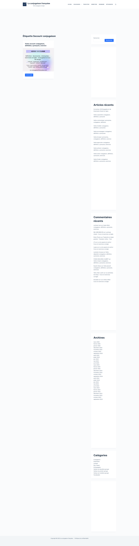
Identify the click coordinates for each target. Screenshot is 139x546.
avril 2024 (96, 386)
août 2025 (96, 355)
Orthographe (109, 4)
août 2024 (96, 378)
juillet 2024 (97, 380)
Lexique (96, 463)
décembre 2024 (98, 370)
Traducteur (86, 4)
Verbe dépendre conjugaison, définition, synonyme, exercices (103, 254)
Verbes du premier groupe (101, 471)
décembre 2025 (98, 347)
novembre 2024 (98, 372)
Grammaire (101, 4)
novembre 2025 (98, 349)
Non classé (97, 465)
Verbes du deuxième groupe (101, 469)
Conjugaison (97, 459)
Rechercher (97, 38)
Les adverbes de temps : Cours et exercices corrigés (103, 274)
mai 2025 (96, 361)
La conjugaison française (39, 3)
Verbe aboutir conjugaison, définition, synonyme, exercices (103, 267)
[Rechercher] (115, 4)
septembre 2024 (98, 376)
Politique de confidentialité (81, 538)
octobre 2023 (97, 397)
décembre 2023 (98, 393)
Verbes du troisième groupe (101, 473)
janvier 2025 (97, 368)
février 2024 (97, 389)
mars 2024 (96, 388)
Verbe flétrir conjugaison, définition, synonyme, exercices (103, 227)
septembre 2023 (98, 399)
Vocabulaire (97, 475)
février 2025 (97, 367)
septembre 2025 (98, 353)
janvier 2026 (97, 345)
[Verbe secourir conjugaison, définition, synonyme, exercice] (38, 59)
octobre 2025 (97, 351)
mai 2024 (96, 384)
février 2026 (97, 344)
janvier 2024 (97, 391)
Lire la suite (29, 75)
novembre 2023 (98, 395)
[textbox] (69, 542)
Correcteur (94, 4)
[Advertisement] (69, 19)
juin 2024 (96, 382)
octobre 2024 (97, 374)
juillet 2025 (97, 357)
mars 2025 (96, 365)
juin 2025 (96, 359)
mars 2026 (96, 342)
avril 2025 (96, 363)
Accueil (70, 4)
